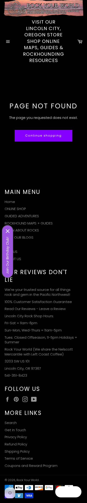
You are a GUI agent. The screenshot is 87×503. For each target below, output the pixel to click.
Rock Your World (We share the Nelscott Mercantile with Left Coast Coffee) (39, 352)
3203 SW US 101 (17, 361)
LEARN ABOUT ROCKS (22, 230)
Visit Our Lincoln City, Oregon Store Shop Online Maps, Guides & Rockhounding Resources (43, 41)
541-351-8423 (16, 375)
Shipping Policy (17, 451)
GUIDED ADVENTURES (22, 216)
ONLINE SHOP (15, 208)
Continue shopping (43, 135)
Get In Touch (15, 429)
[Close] (8, 231)
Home (10, 201)
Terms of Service (19, 458)
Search (11, 422)
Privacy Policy (16, 436)
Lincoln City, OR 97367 (23, 368)
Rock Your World (27, 480)
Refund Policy (16, 444)
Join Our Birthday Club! (7, 255)
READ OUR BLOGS (19, 237)
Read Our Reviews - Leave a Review (35, 308)
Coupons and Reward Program (31, 465)
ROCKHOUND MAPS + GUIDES (29, 223)
